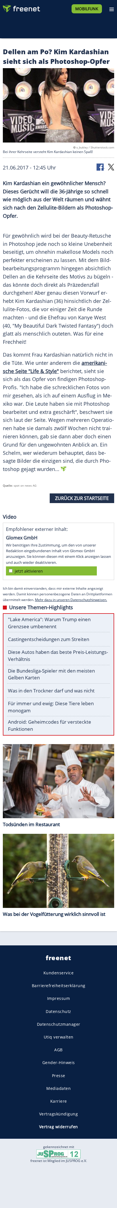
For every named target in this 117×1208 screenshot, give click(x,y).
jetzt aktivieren (29, 571)
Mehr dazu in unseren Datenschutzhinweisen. (71, 599)
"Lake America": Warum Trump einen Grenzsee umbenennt (49, 623)
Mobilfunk (86, 8)
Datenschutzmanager (58, 1024)
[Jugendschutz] (58, 1153)
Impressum (58, 998)
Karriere (58, 1101)
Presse (58, 1075)
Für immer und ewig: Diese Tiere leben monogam (51, 707)
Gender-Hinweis (58, 1062)
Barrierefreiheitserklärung (58, 985)
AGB (58, 1049)
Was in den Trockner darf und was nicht (51, 690)
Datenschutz (58, 1011)
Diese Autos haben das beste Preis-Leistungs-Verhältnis (58, 655)
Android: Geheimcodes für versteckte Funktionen (49, 725)
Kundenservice (58, 972)
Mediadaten (58, 1088)
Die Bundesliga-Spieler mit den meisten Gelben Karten (51, 674)
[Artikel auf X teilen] (111, 166)
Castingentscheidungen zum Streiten (48, 639)
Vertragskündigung (58, 1114)
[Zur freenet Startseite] (21, 7)
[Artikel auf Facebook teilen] (101, 166)
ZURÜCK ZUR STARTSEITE (82, 498)
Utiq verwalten (59, 1037)
